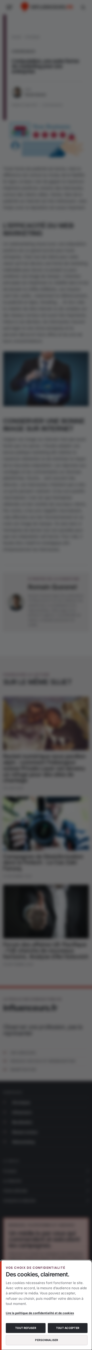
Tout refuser (25, 1328)
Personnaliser (46, 1340)
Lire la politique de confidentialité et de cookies (40, 1313)
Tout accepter (67, 1328)
